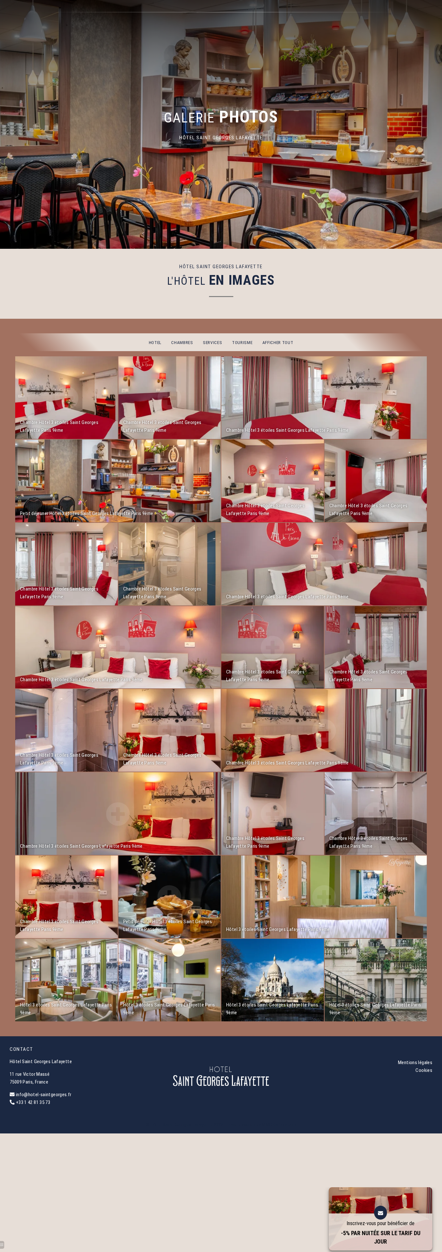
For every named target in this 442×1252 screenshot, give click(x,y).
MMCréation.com (279, 1125)
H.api (232, 1125)
